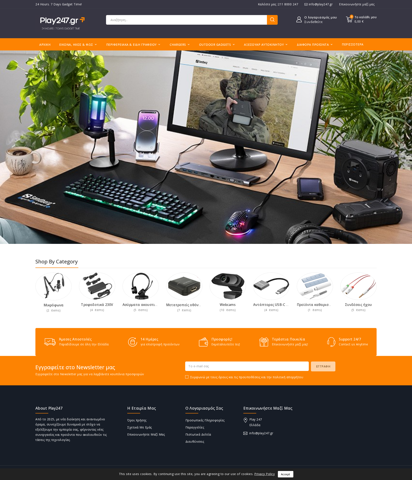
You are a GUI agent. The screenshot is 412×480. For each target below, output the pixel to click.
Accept (285, 474)
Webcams (228, 304)
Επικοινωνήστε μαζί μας (356, 4)
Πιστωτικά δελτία (198, 434)
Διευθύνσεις (194, 441)
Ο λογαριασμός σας (204, 408)
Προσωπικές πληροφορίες (205, 420)
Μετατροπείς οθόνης (184, 304)
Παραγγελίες (194, 427)
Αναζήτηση (272, 20)
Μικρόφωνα (54, 305)
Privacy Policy (264, 474)
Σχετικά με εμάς (139, 427)
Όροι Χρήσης (137, 420)
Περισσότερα (353, 44)
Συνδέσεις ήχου (358, 304)
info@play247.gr (321, 4)
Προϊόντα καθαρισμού (316, 304)
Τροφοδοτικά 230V (97, 304)
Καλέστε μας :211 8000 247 (278, 4)
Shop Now (53, 310)
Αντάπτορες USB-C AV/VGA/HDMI (281, 304)
